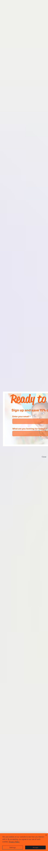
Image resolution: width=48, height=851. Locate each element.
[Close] (45, 836)
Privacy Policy (14, 842)
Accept (35, 847)
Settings (12, 847)
